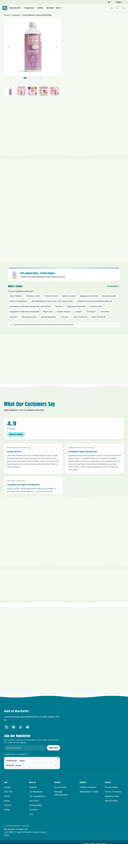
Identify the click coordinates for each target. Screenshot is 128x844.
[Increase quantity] (121, 91)
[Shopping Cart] (123, 7)
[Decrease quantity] (109, 91)
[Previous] (9, 47)
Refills (40, 8)
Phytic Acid (48, 311)
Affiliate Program (88, 787)
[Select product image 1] (11, 91)
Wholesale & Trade (89, 791)
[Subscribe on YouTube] (27, 727)
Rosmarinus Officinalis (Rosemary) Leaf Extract (30, 306)
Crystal (7, 805)
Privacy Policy (111, 787)
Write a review (16, 434)
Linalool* (78, 311)
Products (16, 15)
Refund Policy (111, 800)
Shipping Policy (112, 796)
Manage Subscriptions (61, 793)
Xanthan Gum (96, 306)
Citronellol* (105, 311)
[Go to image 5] (40, 78)
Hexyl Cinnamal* (99, 317)
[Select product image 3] (33, 91)
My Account (60, 787)
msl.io (6, 835)
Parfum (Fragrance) (18, 301)
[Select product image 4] (43, 91)
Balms (7, 800)
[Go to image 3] (33, 78)
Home (6, 15)
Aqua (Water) (16, 296)
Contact (33, 809)
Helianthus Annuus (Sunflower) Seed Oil (94, 301)
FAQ (31, 814)
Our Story (34, 800)
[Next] (57, 47)
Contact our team (73, 567)
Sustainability (35, 805)
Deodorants (15, 8)
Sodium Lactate (69, 296)
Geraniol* (14, 317)
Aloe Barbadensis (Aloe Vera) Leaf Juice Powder (52, 301)
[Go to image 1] (25, 78)
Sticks (7, 796)
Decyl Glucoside (109, 296)
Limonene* (91, 311)
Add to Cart (95, 99)
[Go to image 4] (37, 78)
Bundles (50, 8)
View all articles (62, 694)
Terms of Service (113, 791)
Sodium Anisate (64, 311)
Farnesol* (65, 317)
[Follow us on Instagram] (6, 727)
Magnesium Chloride (89, 296)
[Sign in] (117, 7)
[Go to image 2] (29, 78)
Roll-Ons (8, 791)
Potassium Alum (33, 296)
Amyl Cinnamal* (80, 317)
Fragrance (29, 8)
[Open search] (111, 7)
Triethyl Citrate (51, 296)
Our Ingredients (36, 796)
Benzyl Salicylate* (49, 317)
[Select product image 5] (55, 91)
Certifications (35, 791)
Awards (33, 787)
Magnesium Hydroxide (76, 306)
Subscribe (53, 748)
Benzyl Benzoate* (29, 317)
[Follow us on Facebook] (13, 727)
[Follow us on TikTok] (20, 727)
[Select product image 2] (21, 91)
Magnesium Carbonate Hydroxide (24, 311)
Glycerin (58, 306)
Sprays (7, 787)
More (58, 8)
